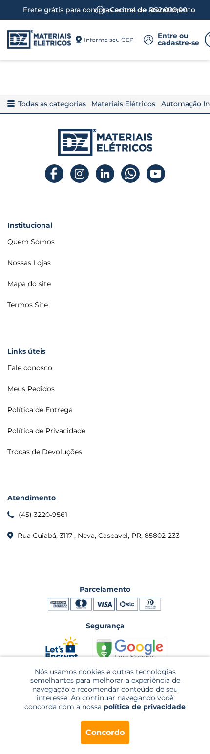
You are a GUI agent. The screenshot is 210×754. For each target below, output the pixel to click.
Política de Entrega (40, 409)
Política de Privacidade (46, 430)
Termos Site (27, 304)
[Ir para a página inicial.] (39, 39)
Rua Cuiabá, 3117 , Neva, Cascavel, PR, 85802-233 (99, 535)
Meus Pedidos (31, 388)
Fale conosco (29, 367)
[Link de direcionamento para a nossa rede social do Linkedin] (105, 173)
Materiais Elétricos (123, 103)
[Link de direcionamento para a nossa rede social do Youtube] (156, 173)
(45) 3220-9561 (43, 514)
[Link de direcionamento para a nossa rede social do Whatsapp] (130, 173)
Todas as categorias (52, 103)
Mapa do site (29, 283)
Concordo (105, 732)
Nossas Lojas (29, 262)
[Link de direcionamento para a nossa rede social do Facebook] (54, 173)
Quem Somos (31, 242)
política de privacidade (145, 706)
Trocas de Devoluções (44, 451)
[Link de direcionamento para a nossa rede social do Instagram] (79, 173)
